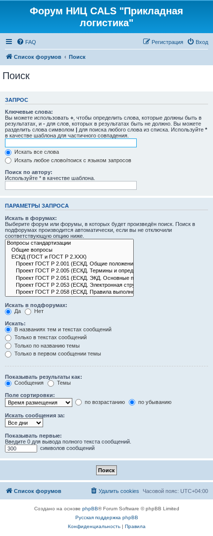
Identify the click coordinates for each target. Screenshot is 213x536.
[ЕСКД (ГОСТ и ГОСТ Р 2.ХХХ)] (69, 257)
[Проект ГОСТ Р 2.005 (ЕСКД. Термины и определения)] (69, 271)
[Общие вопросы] (69, 250)
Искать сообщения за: (35, 415)
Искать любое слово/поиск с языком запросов (72, 160)
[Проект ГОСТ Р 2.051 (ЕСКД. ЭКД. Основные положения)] (69, 278)
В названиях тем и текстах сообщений (62, 329)
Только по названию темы (46, 346)
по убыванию (154, 402)
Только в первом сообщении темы (57, 354)
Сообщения (28, 383)
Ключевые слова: (29, 112)
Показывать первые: (33, 436)
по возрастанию (104, 402)
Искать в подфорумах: (36, 305)
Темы (63, 383)
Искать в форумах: (31, 218)
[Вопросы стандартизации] (69, 243)
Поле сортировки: (30, 395)
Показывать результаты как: (43, 377)
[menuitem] (26, 42)
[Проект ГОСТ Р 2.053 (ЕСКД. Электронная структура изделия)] (69, 285)
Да (17, 311)
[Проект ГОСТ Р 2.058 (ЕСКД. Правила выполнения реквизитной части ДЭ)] (69, 292)
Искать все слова (36, 152)
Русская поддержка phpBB (106, 517)
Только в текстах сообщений (50, 337)
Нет (38, 311)
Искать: (15, 323)
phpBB (90, 508)
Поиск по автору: (29, 172)
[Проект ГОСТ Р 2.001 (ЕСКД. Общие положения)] (69, 264)
